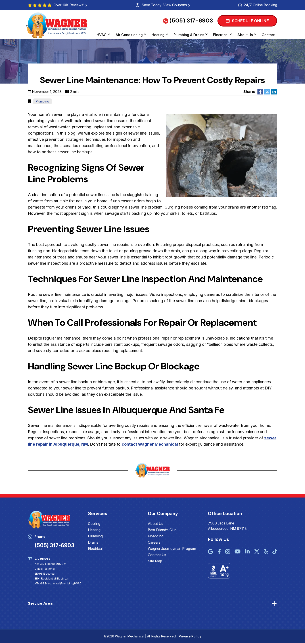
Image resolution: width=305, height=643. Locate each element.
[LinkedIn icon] (247, 552)
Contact (268, 35)
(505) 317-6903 (191, 20)
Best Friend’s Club (162, 530)
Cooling (94, 523)
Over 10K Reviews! (69, 5)
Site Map (155, 561)
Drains (93, 542)
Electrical (220, 35)
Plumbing (42, 101)
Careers (154, 542)
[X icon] (256, 552)
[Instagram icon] (227, 552)
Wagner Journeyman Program (172, 548)
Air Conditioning (129, 35)
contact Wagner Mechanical (150, 444)
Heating (158, 35)
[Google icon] (210, 552)
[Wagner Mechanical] (56, 25)
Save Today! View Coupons (164, 5)
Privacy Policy (190, 636)
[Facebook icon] (219, 552)
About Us (245, 35)
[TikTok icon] (274, 552)
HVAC (102, 35)
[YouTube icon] (237, 552)
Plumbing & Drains (188, 35)
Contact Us (157, 555)
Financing (155, 536)
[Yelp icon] (266, 552)
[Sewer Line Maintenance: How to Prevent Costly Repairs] (221, 155)
